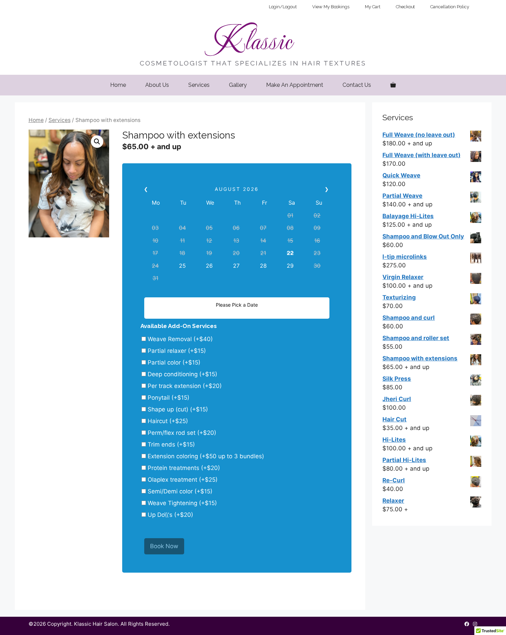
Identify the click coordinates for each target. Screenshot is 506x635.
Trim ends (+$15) (170, 444)
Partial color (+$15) (173, 362)
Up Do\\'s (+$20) (169, 514)
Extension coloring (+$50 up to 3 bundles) (205, 456)
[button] (97, 141)
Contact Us (356, 85)
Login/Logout (283, 6)
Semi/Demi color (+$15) (179, 491)
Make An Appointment (294, 85)
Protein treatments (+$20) (183, 467)
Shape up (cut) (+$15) (177, 409)
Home (118, 85)
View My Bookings (330, 6)
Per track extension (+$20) (184, 385)
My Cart (372, 6)
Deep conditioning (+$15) (181, 374)
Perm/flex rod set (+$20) (181, 432)
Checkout (405, 6)
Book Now (164, 546)
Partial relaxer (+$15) (176, 350)
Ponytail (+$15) (167, 397)
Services (199, 85)
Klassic (253, 39)
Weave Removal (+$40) (179, 339)
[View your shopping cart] (393, 85)
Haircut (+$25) (167, 421)
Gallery (238, 85)
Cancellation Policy (449, 6)
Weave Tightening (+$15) (181, 503)
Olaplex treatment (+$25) (182, 479)
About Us (157, 85)
